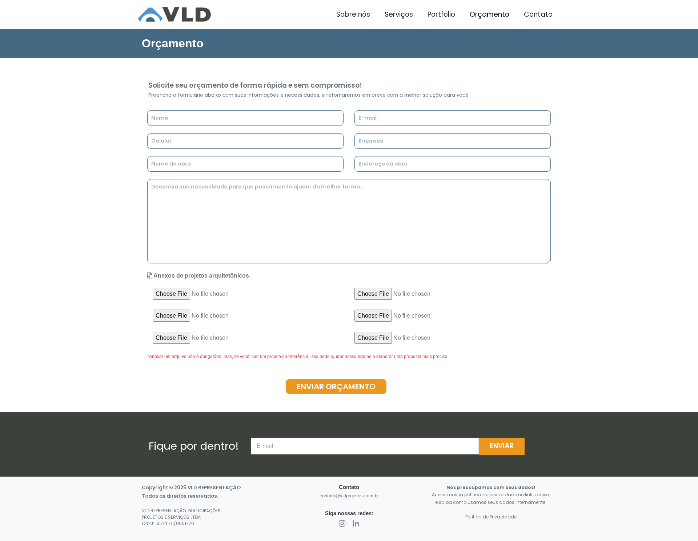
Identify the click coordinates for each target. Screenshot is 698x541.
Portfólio (441, 14)
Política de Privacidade (491, 517)
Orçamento (489, 14)
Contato (538, 14)
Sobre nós (353, 14)
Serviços (399, 14)
